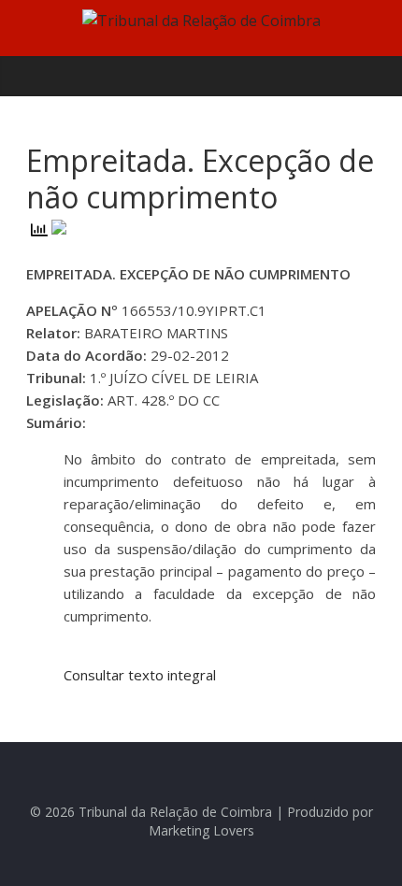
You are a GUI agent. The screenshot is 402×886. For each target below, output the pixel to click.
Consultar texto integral (140, 674)
